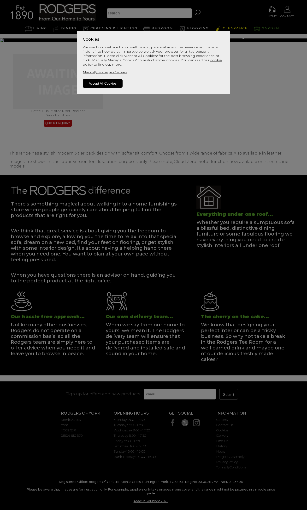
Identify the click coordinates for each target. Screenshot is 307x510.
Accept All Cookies (103, 83)
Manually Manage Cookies (105, 72)
